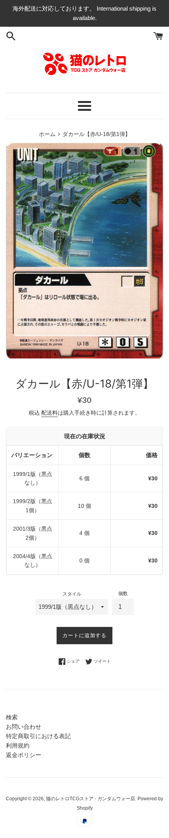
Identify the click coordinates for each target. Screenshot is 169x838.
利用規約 (17, 745)
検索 (12, 717)
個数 (123, 593)
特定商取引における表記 (38, 736)
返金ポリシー (23, 755)
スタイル (71, 594)
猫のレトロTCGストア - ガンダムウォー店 (90, 798)
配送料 (49, 413)
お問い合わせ (23, 726)
